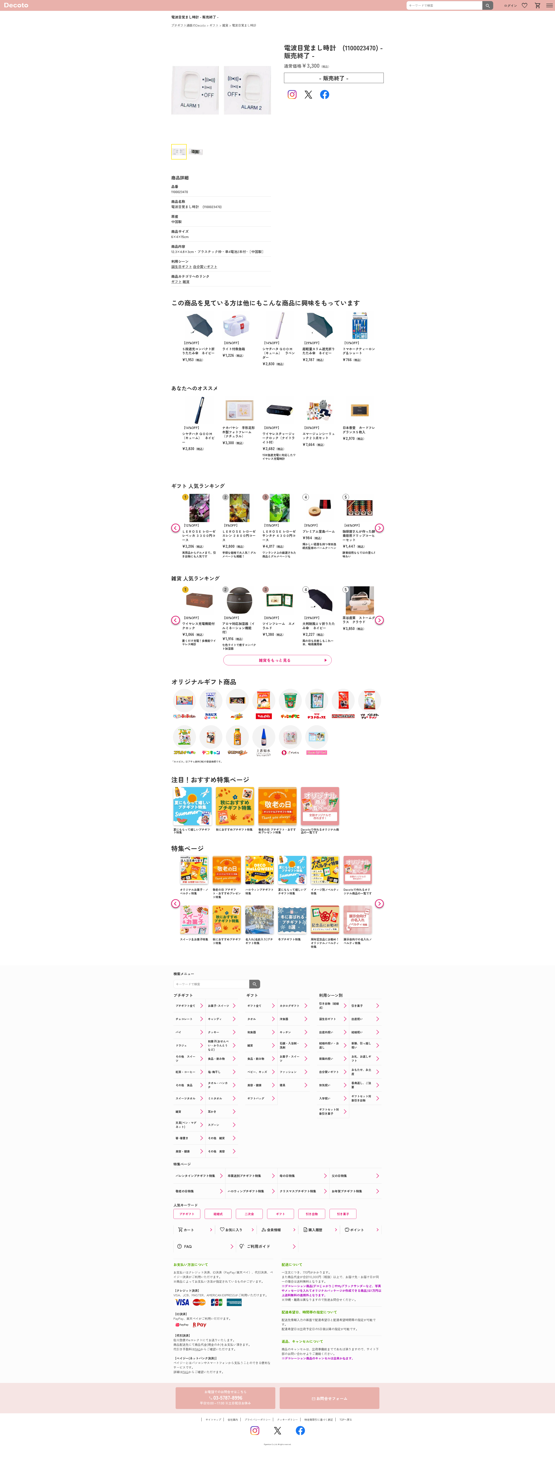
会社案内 (233, 1419)
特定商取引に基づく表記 (318, 1419)
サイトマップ (213, 1419)
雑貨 (186, 281)
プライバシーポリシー (258, 1419)
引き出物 (312, 1214)
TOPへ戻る (346, 1419)
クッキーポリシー (287, 1419)
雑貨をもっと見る (275, 660)
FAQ (198, 1349)
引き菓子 (343, 1214)
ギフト (176, 281)
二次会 (249, 1214)
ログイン (510, 5)
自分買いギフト (205, 266)
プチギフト (186, 1214)
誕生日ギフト (181, 266)
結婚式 (218, 1214)
